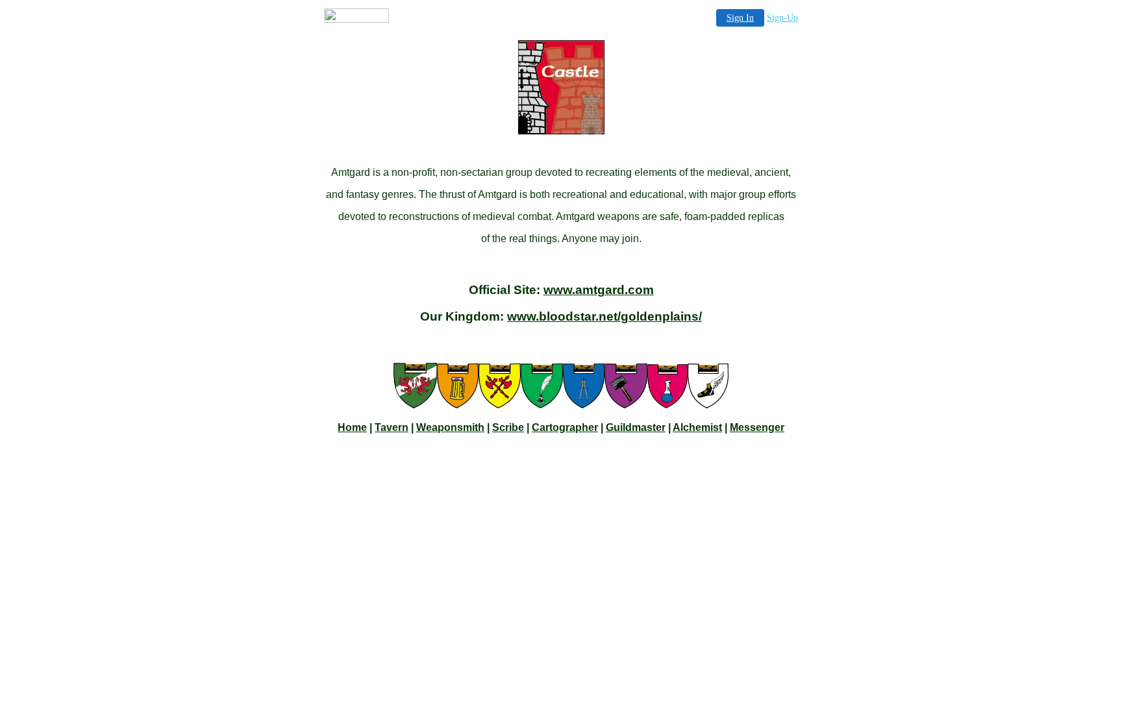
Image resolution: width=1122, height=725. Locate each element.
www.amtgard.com (598, 290)
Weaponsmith (450, 427)
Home (352, 427)
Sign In (740, 18)
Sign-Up (782, 18)
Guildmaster (636, 427)
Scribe (508, 427)
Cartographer (565, 427)
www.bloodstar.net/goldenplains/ (604, 316)
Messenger (757, 427)
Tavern (391, 427)
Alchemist (697, 427)
